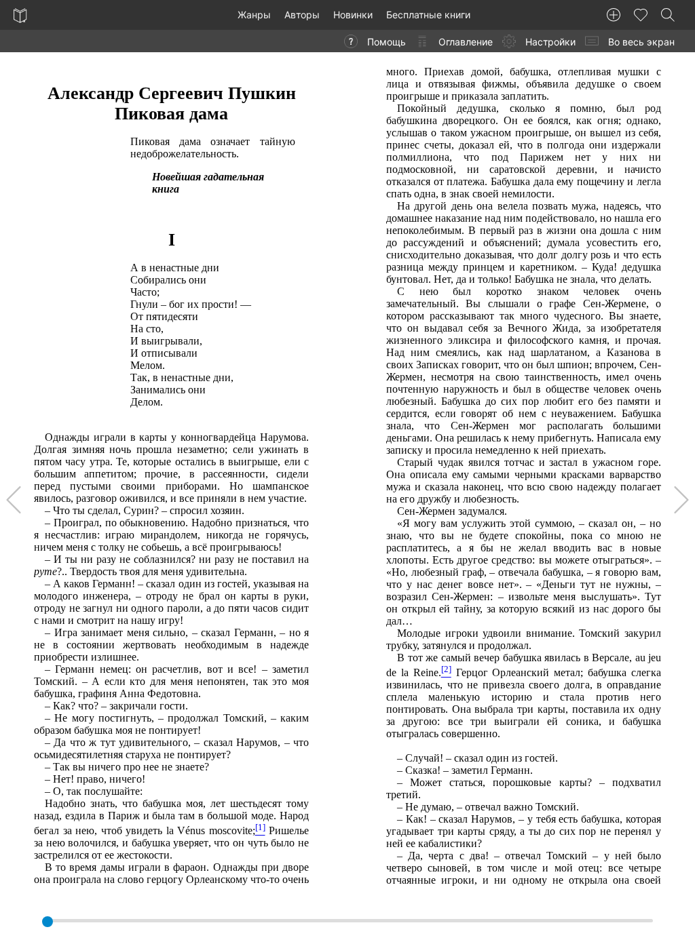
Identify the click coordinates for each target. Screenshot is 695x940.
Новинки (353, 14)
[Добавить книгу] (613, 15)
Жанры (254, 14)
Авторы (302, 14)
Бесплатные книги (428, 14)
